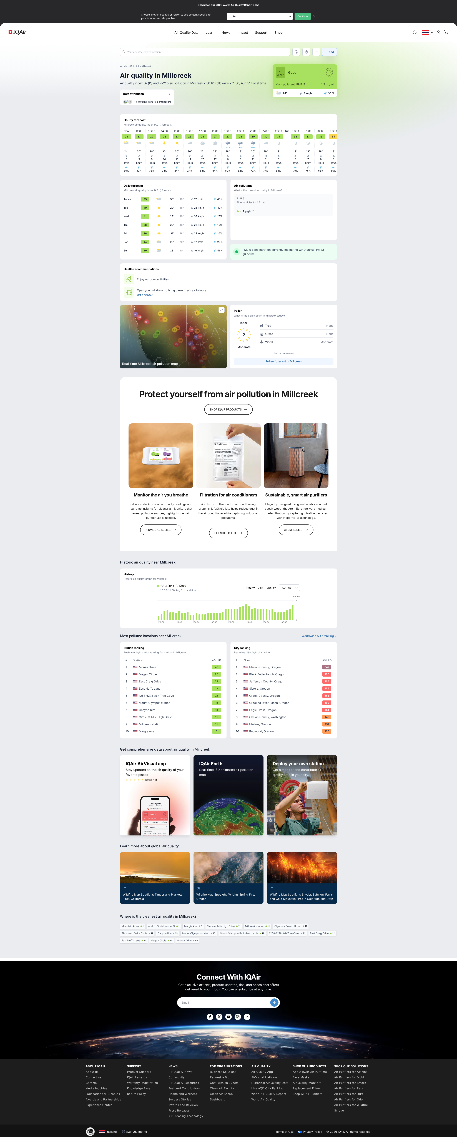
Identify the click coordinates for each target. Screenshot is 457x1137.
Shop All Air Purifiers (307, 1094)
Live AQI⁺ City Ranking (267, 1088)
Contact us (93, 1077)
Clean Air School (221, 1094)
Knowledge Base (138, 1088)
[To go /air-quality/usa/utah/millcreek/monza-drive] (174, 667)
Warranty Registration (142, 1083)
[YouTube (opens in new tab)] (228, 1017)
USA (130, 66)
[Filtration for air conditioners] (228, 455)
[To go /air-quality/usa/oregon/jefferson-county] (284, 681)
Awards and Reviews (183, 1105)
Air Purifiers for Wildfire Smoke (351, 1107)
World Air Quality (263, 1099)
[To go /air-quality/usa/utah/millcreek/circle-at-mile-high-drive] (174, 717)
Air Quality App (262, 1072)
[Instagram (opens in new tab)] (238, 1017)
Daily (260, 587)
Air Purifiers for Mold (349, 1077)
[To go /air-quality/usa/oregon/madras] (284, 724)
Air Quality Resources (184, 1083)
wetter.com (287, 353)
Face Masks (301, 1077)
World (122, 66)
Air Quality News (180, 1072)
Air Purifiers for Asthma (351, 1072)
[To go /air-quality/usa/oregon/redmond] (284, 731)
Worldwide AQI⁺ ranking (318, 636)
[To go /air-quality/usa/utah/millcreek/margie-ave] (174, 731)
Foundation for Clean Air (103, 1094)
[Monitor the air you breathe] (161, 455)
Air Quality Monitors (307, 1083)
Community (177, 1077)
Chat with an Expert (224, 1083)
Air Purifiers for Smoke (350, 1083)
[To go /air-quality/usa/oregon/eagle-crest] (284, 709)
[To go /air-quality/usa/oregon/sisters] (284, 688)
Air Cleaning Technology (186, 1116)
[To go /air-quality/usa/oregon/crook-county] (284, 695)
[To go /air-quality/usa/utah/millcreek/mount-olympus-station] (174, 702)
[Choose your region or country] (427, 32)
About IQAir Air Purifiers (310, 1072)
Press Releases (179, 1110)
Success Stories (180, 1099)
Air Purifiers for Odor (349, 1099)
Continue (302, 16)
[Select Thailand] (427, 32)
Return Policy (136, 1094)
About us (92, 1072)
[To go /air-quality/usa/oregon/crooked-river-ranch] (284, 702)
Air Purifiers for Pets (348, 1088)
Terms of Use (284, 1131)
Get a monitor (144, 294)
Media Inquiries (96, 1088)
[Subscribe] (274, 1002)
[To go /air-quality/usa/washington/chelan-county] (284, 717)
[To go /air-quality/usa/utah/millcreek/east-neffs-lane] (174, 688)
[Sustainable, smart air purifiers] (296, 455)
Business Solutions (223, 1072)
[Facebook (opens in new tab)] (210, 1017)
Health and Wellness (183, 1094)
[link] (415, 32)
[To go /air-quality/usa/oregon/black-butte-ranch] (284, 674)
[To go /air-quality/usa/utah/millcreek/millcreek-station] (174, 724)
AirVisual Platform (264, 1077)
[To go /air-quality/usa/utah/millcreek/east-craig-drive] (174, 681)
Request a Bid (219, 1077)
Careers (91, 1083)
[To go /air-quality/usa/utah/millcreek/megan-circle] (174, 674)
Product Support (139, 1072)
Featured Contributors (184, 1088)
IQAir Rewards (137, 1077)
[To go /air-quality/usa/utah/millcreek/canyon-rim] (174, 709)
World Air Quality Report (268, 1094)
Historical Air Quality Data (269, 1083)
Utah (137, 66)
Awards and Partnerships (103, 1099)
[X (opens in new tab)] (219, 1017)
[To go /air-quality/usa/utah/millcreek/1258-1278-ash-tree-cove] (174, 695)
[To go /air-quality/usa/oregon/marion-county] (284, 667)
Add (331, 52)
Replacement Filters (307, 1088)
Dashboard (217, 1099)
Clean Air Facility (222, 1088)
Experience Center (99, 1105)
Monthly (271, 587)
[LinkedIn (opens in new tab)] (247, 1017)
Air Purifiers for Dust (348, 1094)
